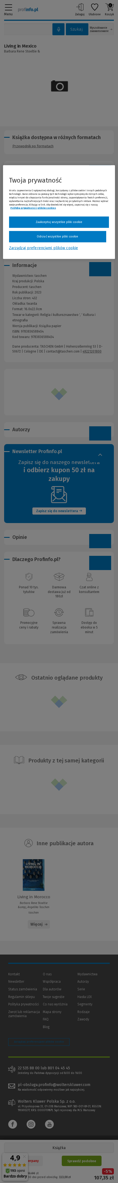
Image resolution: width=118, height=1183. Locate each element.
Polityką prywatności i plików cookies (33, 208)
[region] (59, 212)
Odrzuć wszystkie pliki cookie (57, 236)
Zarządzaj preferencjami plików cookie (43, 247)
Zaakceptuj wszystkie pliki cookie (59, 222)
